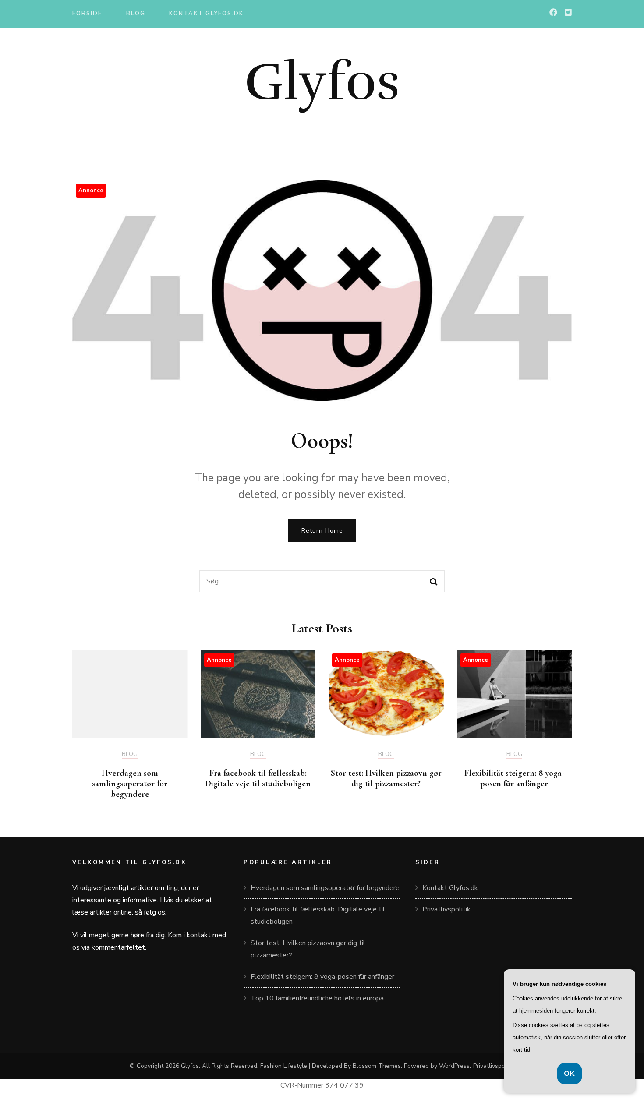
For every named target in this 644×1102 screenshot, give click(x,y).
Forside (87, 14)
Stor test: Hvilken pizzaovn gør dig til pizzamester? (386, 778)
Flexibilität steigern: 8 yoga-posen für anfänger (514, 778)
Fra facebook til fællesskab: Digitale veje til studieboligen (258, 778)
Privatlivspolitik (446, 909)
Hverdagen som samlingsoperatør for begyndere (129, 783)
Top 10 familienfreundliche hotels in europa (317, 998)
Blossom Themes (377, 1066)
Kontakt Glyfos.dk (206, 14)
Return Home (322, 530)
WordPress (454, 1066)
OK (570, 1073)
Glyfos (322, 81)
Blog (135, 14)
